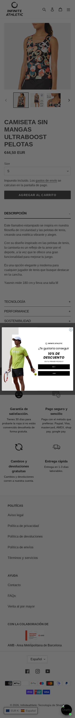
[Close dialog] (70, 329)
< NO (54, 373)
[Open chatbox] (66, 710)
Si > (53, 367)
